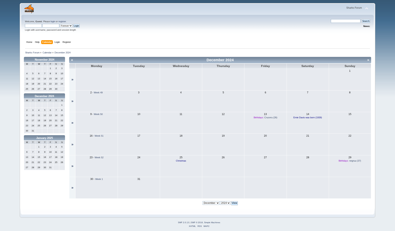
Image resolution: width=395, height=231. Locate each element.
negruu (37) (355, 160)
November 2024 (44, 59)
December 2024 (44, 96)
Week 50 (98, 114)
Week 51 (99, 136)
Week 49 (98, 92)
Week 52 (99, 157)
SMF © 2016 (197, 222)
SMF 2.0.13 (183, 222)
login (53, 21)
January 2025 (44, 138)
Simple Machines (212, 222)
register (62, 21)
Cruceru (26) (270, 117)
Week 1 (99, 179)
